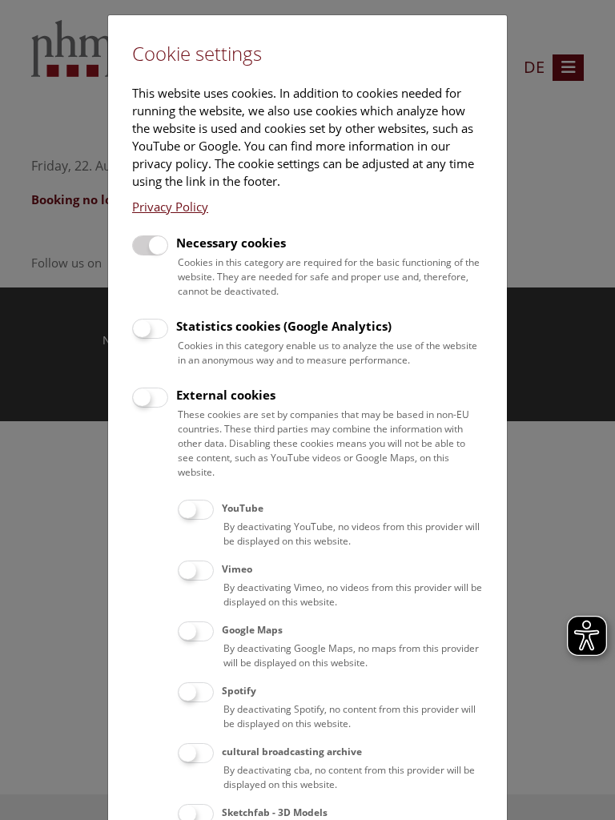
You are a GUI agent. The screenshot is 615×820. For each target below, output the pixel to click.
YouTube (242, 508)
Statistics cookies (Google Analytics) (284, 326)
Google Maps (252, 630)
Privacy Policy (170, 207)
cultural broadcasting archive (292, 751)
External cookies (225, 395)
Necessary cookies (231, 243)
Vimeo (237, 569)
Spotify (239, 690)
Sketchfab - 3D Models (275, 812)
